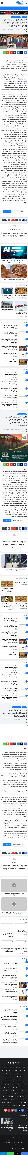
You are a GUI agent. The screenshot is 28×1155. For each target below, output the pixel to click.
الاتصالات (11, 1067)
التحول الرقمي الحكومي (7, 1070)
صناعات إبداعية (15, 1093)
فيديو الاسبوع (22, 1099)
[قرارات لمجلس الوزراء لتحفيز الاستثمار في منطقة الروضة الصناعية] (23, 375)
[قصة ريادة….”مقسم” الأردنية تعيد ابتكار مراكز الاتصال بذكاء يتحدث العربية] (23, 398)
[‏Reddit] (7, 52)
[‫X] (21, 52)
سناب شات (5, 1090)
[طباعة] (3, 220)
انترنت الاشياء (20, 1082)
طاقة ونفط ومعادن (21, 1096)
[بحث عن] (26, 3)
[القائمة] (2, 3)
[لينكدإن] (18, 52)
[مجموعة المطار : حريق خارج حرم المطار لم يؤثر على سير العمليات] (23, 327)
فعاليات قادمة (11, 1096)
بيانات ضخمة (7, 1082)
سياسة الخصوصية (12, 1142)
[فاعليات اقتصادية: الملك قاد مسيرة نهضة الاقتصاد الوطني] (21, 306)
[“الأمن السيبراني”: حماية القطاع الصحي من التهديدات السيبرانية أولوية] (23, 334)
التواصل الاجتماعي (18, 1073)
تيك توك (23, 1088)
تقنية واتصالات (5, 1085)
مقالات (23, 1105)
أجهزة (24, 1067)
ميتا (9, 1105)
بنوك (14, 1082)
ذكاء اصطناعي (6, 1088)
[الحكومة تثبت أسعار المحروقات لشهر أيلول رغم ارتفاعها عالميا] (7, 1121)
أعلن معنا (5, 1142)
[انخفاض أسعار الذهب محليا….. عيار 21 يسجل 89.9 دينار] (23, 362)
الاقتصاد (24, 16)
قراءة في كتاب (13, 1099)
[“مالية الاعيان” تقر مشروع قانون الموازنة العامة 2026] (21, 290)
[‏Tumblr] (14, 52)
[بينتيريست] (11, 52)
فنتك (4, 1096)
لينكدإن (16, 1102)
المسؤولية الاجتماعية (16, 16)
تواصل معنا (14, 1145)
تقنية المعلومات (15, 1085)
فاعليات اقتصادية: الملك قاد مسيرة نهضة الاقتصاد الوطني (21, 314)
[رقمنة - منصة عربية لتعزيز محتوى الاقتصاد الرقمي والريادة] (20, 3)
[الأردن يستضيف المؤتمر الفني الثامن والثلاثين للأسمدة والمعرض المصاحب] (21, 1121)
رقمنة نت (24, 29)
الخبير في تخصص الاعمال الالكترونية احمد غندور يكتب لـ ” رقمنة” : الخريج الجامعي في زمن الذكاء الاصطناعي (9, 404)
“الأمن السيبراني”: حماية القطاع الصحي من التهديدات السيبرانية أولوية (10, 334)
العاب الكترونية (19, 1076)
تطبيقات (24, 1085)
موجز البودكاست (16, 1105)
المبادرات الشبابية (9, 1076)
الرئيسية (22, 1142)
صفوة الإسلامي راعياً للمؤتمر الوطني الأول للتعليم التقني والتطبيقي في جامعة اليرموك (9, 341)
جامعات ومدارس (15, 1088)
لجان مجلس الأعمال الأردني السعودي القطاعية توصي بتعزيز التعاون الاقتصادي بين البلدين (9, 348)
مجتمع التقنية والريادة (7, 1102)
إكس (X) (18, 1067)
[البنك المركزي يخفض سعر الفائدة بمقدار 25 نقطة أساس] (7, 304)
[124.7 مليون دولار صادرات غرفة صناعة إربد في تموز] (7, 290)
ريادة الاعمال (13, 1090)
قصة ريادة (5, 1099)
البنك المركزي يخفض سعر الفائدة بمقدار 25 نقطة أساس (7, 311)
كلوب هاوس (23, 1102)
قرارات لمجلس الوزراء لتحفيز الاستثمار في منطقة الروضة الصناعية (10, 374)
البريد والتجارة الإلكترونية (20, 1070)
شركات (22, 1093)
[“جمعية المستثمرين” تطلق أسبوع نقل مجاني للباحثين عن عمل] (23, 355)
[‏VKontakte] (9, 220)
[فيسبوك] (25, 52)
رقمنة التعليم (22, 1090)
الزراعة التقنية (9, 1073)
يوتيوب (4, 1105)
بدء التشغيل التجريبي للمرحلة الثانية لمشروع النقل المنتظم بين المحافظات (9, 390)
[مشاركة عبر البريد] (6, 220)
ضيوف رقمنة (6, 1093)
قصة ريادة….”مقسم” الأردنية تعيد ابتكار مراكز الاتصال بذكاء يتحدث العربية (9, 397)
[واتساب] (4, 52)
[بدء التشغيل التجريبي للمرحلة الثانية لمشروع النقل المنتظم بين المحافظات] (23, 390)
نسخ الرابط (7, 211)
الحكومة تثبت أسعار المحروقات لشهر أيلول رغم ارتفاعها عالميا (7, 1127)
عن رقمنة (18, 1142)
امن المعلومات (8, 1079)
